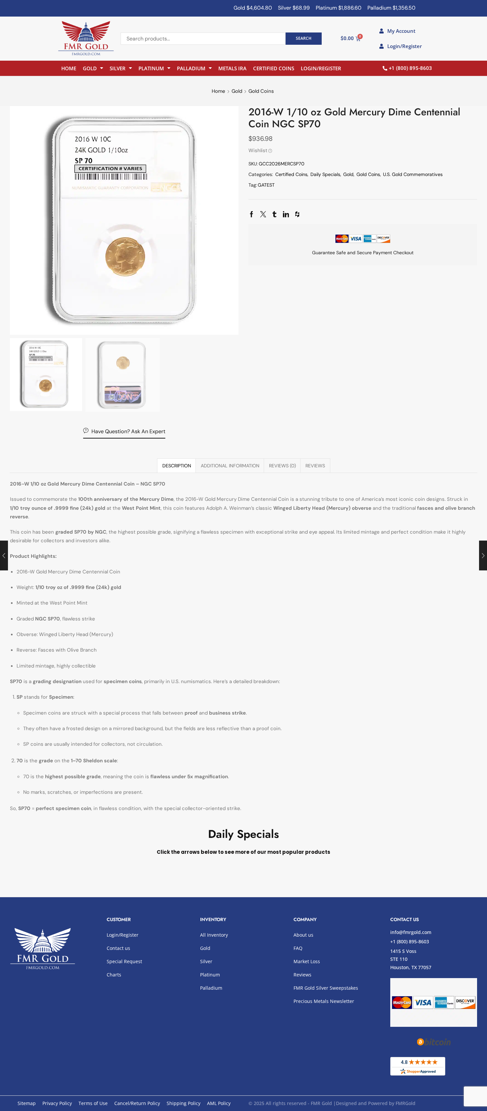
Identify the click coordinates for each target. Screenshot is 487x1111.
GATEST (266, 185)
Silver (118, 68)
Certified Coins (273, 68)
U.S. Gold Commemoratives (413, 174)
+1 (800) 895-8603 (409, 941)
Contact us (118, 948)
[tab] (176, 465)
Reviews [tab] (315, 466)
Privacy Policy (57, 1103)
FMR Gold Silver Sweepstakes (326, 988)
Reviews (302, 974)
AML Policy (219, 1103)
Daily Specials (325, 174)
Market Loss (307, 961)
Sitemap (27, 1103)
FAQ (298, 948)
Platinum (151, 68)
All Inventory (214, 935)
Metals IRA (232, 68)
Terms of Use (93, 1103)
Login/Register (321, 68)
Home (68, 68)
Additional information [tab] (230, 466)
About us (303, 935)
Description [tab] (176, 466)
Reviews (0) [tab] (282, 466)
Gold (90, 68)
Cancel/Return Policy (137, 1103)
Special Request (124, 961)
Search (303, 38)
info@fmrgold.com (410, 932)
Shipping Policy (183, 1103)
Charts (114, 974)
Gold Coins (261, 91)
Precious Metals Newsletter (324, 1001)
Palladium (191, 68)
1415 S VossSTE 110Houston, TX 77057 (410, 959)
